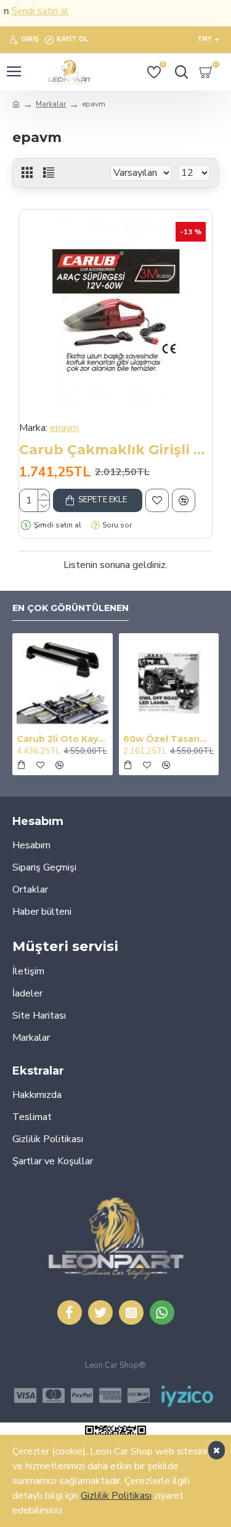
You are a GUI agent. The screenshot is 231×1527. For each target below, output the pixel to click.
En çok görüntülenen (70, 608)
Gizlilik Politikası (116, 1495)
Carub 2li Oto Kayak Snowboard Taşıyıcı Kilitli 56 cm (62, 738)
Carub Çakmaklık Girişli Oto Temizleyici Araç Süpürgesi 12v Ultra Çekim (115, 449)
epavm (64, 428)
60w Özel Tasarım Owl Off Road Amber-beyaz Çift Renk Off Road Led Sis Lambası (169, 738)
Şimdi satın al (31, 11)
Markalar (51, 104)
